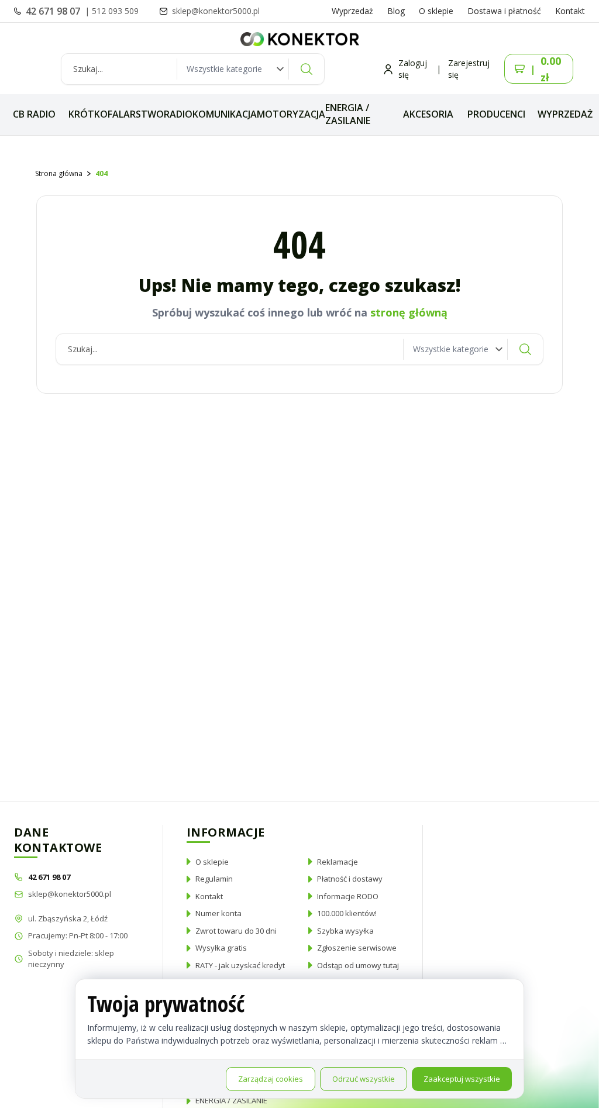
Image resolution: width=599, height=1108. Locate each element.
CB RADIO (34, 114)
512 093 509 (115, 10)
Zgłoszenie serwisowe (357, 947)
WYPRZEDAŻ (565, 114)
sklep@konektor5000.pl (69, 894)
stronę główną (408, 312)
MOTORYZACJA (291, 114)
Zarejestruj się (469, 68)
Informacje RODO (347, 896)
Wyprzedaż (352, 10)
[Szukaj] (306, 69)
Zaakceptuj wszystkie (462, 1078)
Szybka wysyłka (345, 930)
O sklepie (436, 10)
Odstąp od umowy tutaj (358, 965)
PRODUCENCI (496, 114)
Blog (396, 10)
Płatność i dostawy (350, 878)
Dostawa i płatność (504, 10)
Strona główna (58, 173)
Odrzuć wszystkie (363, 1078)
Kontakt (570, 10)
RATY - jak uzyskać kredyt (240, 965)
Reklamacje (337, 861)
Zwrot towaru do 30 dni (236, 930)
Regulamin (214, 878)
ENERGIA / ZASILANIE (347, 114)
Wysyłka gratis (221, 947)
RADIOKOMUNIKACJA (210, 114)
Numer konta (218, 913)
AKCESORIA (428, 114)
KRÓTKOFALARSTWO (116, 114)
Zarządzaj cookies (270, 1078)
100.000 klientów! (347, 913)
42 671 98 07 (54, 11)
